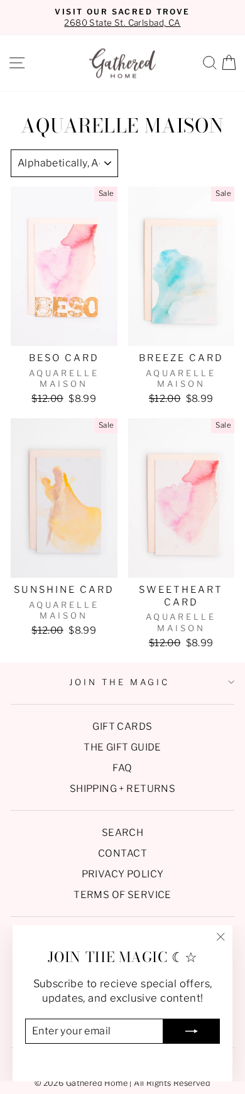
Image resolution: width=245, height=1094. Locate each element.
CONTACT (122, 853)
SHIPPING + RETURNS (122, 788)
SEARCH (122, 832)
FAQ (122, 768)
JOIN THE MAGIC (119, 682)
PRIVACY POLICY (123, 874)
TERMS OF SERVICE (123, 895)
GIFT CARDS (122, 726)
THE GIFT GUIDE (122, 747)
